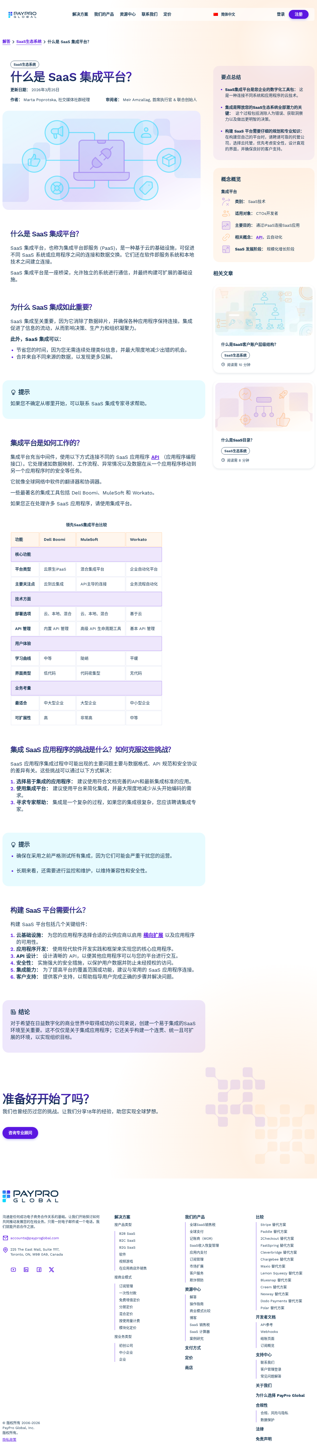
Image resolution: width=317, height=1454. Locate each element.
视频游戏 (126, 1261)
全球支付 (197, 1232)
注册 (299, 14)
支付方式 (193, 1347)
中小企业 (126, 1352)
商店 (189, 1367)
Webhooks (269, 1332)
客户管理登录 (271, 1369)
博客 (193, 1318)
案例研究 (197, 1339)
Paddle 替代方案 (274, 1232)
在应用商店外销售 (133, 1268)
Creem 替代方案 (274, 1287)
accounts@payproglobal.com (34, 1238)
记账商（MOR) (201, 1238)
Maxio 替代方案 (273, 1266)
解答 (6, 41)
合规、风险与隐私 (274, 1413)
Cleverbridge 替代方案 (279, 1252)
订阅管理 (126, 1286)
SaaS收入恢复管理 (204, 1245)
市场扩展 (197, 1266)
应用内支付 (198, 1252)
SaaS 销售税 (200, 1325)
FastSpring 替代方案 (277, 1245)
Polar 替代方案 (272, 1308)
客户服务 (197, 1273)
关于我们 (264, 1385)
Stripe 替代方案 (273, 1225)
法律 (260, 1429)
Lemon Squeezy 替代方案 (281, 1273)
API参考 (267, 1325)
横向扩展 (153, 935)
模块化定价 (127, 1328)
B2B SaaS (127, 1233)
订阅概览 (267, 1345)
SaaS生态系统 (29, 41)
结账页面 (267, 1339)
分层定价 (126, 1307)
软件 (122, 1254)
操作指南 (197, 1304)
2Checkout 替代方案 (277, 1238)
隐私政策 (9, 1440)
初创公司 (126, 1345)
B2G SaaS (127, 1247)
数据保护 (267, 1420)
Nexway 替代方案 (275, 1294)
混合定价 (126, 1314)
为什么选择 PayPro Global (280, 1395)
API (155, 457)
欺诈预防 (197, 1280)
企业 (122, 1359)
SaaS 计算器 (200, 1332)
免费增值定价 (129, 1300)
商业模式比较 (200, 1311)
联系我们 (150, 14)
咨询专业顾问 (20, 1132)
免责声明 (264, 1439)
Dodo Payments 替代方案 (281, 1301)
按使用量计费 (129, 1321)
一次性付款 (127, 1293)
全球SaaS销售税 (202, 1225)
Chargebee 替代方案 (277, 1259)
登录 (281, 14)
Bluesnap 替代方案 (276, 1280)
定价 (167, 14)
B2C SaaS (127, 1240)
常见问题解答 (271, 1376)
